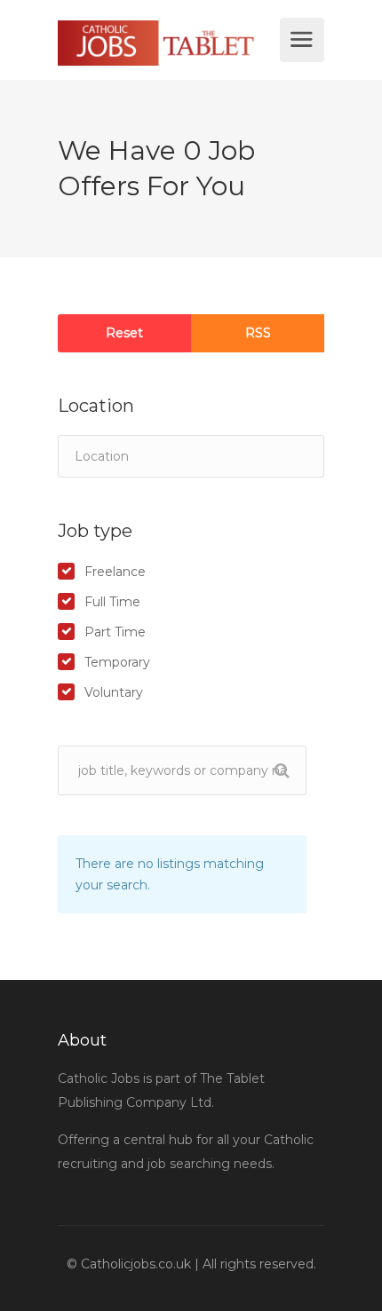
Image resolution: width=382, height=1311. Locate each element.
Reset (124, 333)
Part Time (115, 632)
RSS (258, 333)
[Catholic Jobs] (166, 43)
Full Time (112, 602)
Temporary (117, 662)
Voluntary (113, 692)
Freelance (115, 572)
